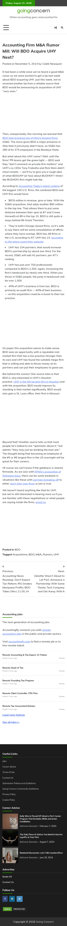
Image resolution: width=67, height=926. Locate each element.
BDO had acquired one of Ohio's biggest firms (30, 138)
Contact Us (7, 777)
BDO (17, 549)
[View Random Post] (55, 27)
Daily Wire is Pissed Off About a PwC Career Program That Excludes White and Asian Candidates (40, 819)
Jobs (4, 761)
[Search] (62, 27)
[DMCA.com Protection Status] (14, 910)
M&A (39, 554)
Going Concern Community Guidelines (20, 788)
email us (41, 502)
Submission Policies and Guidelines (19, 783)
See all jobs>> (11, 722)
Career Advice (9, 766)
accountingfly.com (19, 641)
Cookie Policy (8, 800)
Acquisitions (20, 554)
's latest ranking (39, 186)
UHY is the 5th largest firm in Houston (36, 381)
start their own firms (22, 483)
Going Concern (45, 921)
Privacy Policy (9, 794)
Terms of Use (8, 772)
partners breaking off (46, 479)
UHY (56, 554)
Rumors (47, 554)
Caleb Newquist (52, 63)
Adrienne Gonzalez (29, 826)
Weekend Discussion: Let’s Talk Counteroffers (41, 853)
